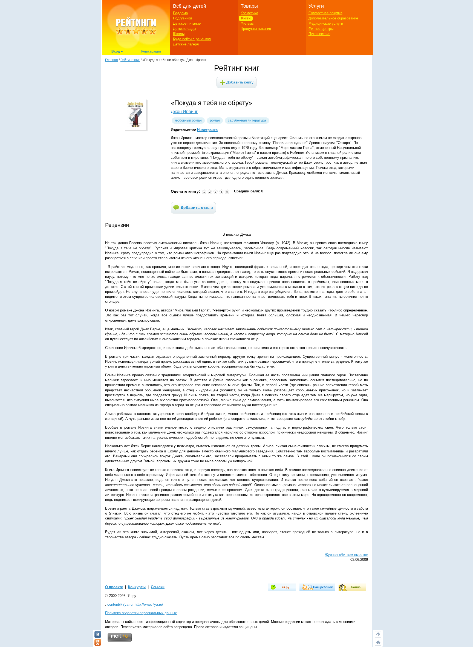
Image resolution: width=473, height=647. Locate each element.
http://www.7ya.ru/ (149, 604)
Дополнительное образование (333, 18)
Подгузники (182, 18)
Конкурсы (137, 587)
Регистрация (151, 51)
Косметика (249, 13)
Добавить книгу (239, 82)
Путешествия (319, 34)
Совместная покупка (325, 13)
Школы (178, 34)
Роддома (180, 13)
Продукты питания (256, 29)
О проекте (114, 587)
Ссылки (158, 587)
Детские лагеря (186, 44)
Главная (111, 60)
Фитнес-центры (320, 29)
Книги (245, 18)
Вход (116, 51)
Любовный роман (188, 120)
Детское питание (187, 23)
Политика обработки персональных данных (141, 613)
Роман (215, 120)
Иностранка (207, 130)
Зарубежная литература (247, 120)
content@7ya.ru (119, 604)
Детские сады (184, 29)
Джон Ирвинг (184, 111)
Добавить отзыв (197, 207)
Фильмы (247, 23)
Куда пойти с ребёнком (192, 39)
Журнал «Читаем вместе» (346, 555)
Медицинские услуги (325, 23)
